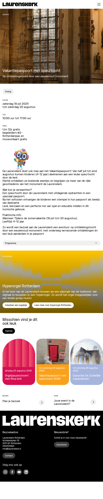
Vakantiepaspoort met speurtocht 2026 (52, 377)
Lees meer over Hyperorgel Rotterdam (53, 305)
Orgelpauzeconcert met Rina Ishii (17, 377)
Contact (9, 456)
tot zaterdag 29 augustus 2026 (85, 369)
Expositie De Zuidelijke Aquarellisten (86, 377)
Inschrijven (62, 445)
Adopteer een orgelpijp (16, 305)
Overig (8, 92)
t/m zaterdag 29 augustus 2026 (52, 369)
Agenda (8, 331)
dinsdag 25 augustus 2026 (18, 371)
